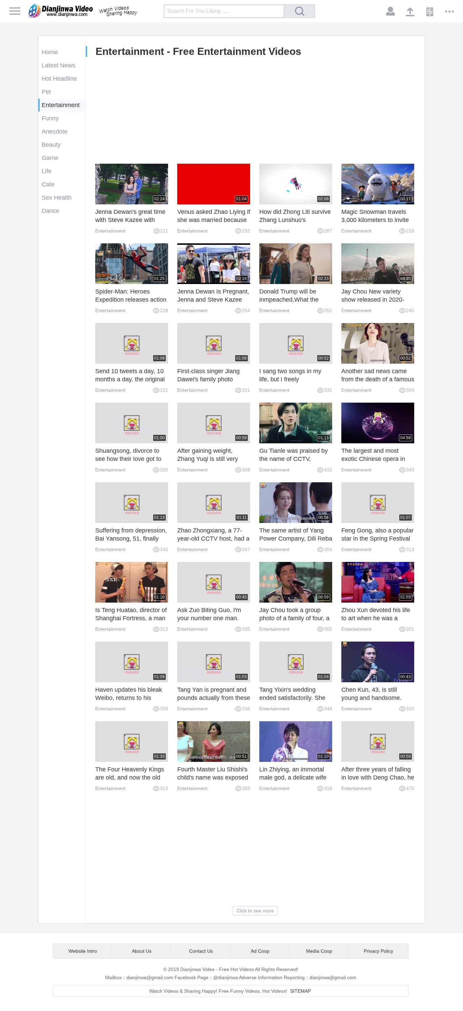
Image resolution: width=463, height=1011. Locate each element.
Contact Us (201, 951)
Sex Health (57, 197)
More (449, 11)
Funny (50, 118)
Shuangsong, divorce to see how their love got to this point (128, 458)
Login (390, 11)
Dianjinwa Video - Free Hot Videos (92, 11)
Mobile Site (430, 11)
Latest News (58, 65)
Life (47, 171)
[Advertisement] (255, 112)
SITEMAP (300, 991)
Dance (50, 210)
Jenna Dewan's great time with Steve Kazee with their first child (130, 219)
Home (50, 52)
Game (50, 158)
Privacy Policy (378, 951)
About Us (142, 951)
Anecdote (54, 131)
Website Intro (82, 951)
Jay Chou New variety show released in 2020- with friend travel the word (376, 299)
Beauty (51, 144)
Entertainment (61, 105)
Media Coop (319, 951)
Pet (46, 91)
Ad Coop (260, 951)
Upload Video (410, 11)
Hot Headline (59, 78)
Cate (48, 184)
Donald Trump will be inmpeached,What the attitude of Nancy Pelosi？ (294, 299)
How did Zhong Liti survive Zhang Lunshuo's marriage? (295, 219)
